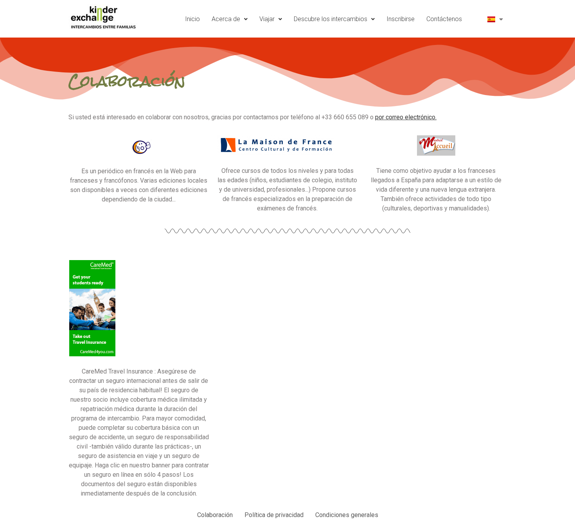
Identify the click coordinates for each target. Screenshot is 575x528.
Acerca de (226, 19)
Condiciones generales (346, 515)
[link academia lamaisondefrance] (139, 145)
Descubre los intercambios (330, 19)
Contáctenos (444, 19)
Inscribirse (400, 19)
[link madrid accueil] (436, 145)
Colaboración (215, 515)
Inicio (192, 19)
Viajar (267, 19)
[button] (229, 19)
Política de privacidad (274, 515)
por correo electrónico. (406, 117)
